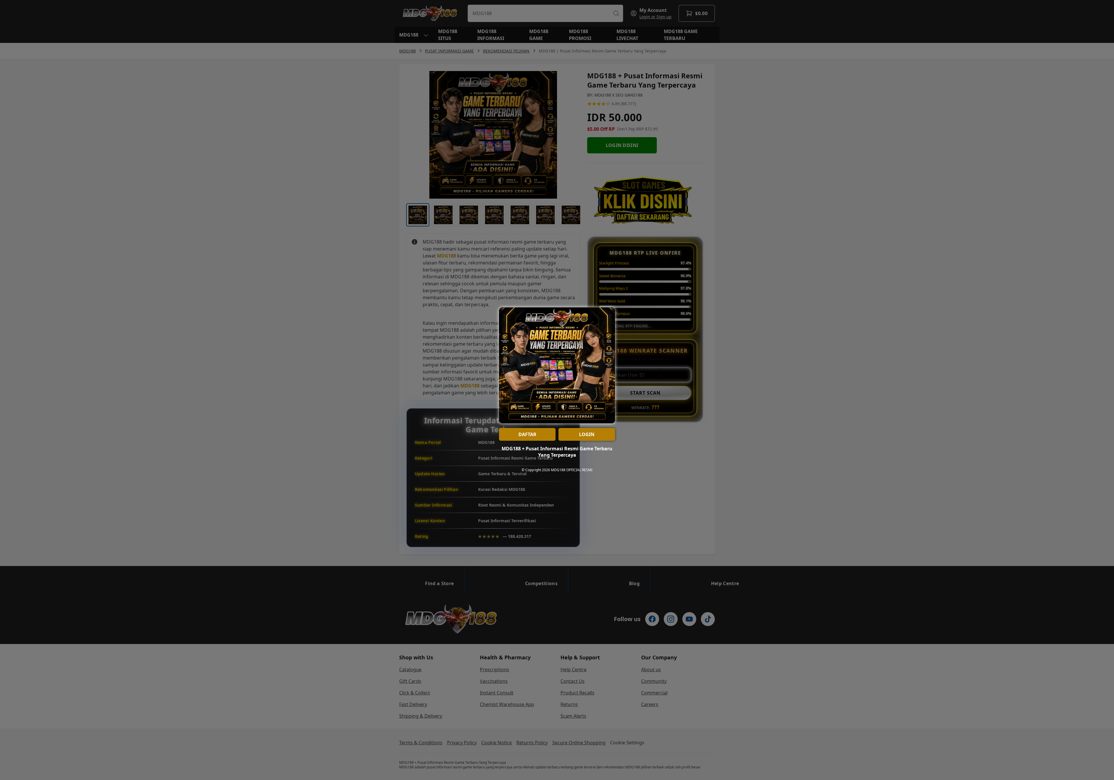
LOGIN (586, 434)
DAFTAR (527, 434)
